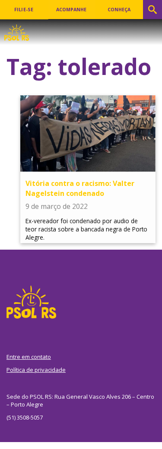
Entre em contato (28, 357)
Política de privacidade (36, 370)
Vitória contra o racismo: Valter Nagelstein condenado (79, 188)
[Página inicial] (16, 30)
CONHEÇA (119, 10)
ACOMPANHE (71, 10)
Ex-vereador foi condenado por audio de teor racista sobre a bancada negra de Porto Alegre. (86, 229)
